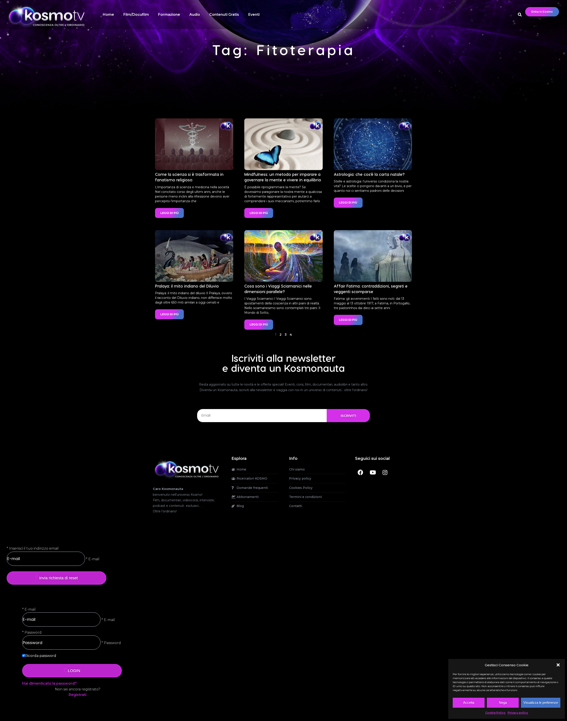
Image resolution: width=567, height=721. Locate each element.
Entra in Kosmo (542, 11)
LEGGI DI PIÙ (169, 213)
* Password (111, 643)
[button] (558, 665)
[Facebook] (360, 472)
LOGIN (74, 670)
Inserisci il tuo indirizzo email (34, 548)
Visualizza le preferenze (540, 702)
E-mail (30, 609)
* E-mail (92, 559)
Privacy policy (518, 712)
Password (33, 632)
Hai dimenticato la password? (49, 683)
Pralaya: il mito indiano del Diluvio (187, 286)
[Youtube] (372, 472)
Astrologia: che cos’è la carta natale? (369, 174)
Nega (503, 702)
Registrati (77, 695)
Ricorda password (40, 656)
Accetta (468, 702)
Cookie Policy (495, 712)
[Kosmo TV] (186, 468)
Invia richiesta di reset (58, 578)
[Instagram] (384, 472)
